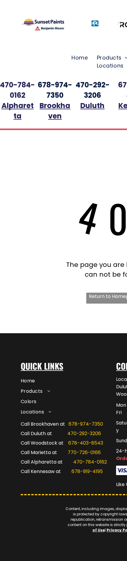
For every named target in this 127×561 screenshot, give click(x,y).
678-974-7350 (86, 424)
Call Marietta (36, 452)
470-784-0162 (90, 462)
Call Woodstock (39, 443)
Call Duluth (33, 433)
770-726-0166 (84, 452)
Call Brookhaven (40, 424)
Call (25, 462)
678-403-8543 (85, 443)
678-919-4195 (87, 471)
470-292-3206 (84, 433)
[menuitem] (79, 58)
